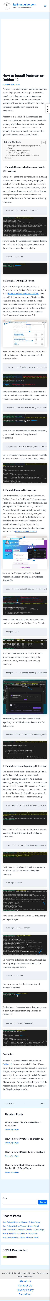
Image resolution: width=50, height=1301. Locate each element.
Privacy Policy (25, 1290)
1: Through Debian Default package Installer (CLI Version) (24, 147)
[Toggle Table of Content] (42, 142)
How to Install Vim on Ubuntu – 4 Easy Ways (20, 1233)
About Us (25, 1281)
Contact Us (25, 1285)
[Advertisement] (25, 47)
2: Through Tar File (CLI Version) (19, 150)
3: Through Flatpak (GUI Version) (19, 153)
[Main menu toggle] (45, 5)
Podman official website (26, 531)
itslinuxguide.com (24, 4)
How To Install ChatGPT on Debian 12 (24, 1138)
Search (5, 1198)
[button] (48, 108)
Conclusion (9, 158)
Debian (7, 1129)
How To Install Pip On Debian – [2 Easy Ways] (20, 1237)
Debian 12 (7, 1064)
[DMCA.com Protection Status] (10, 1257)
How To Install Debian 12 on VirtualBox (25, 1152)
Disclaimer (25, 1294)
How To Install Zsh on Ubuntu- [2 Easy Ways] (21, 1226)
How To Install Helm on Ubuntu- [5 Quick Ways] (21, 1222)
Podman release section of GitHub (23, 293)
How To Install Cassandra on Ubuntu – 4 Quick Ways (23, 1230)
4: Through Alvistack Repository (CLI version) (23, 155)
